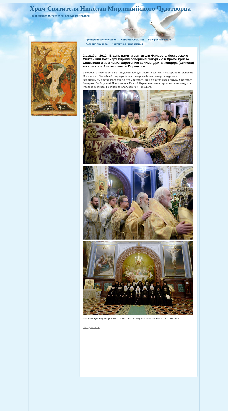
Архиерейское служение (101, 39)
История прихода (97, 43)
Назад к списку (91, 327)
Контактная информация (127, 43)
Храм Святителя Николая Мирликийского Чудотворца (110, 8)
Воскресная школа (160, 39)
